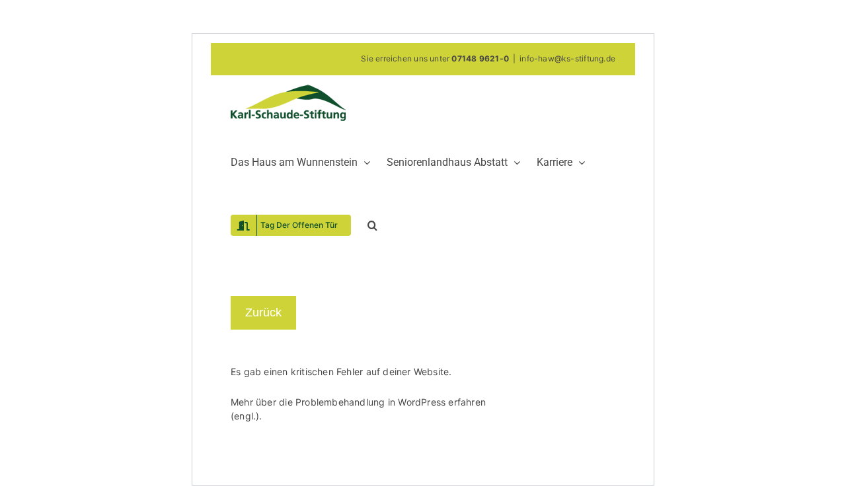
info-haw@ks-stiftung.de (567, 58)
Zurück (263, 312)
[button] (372, 224)
